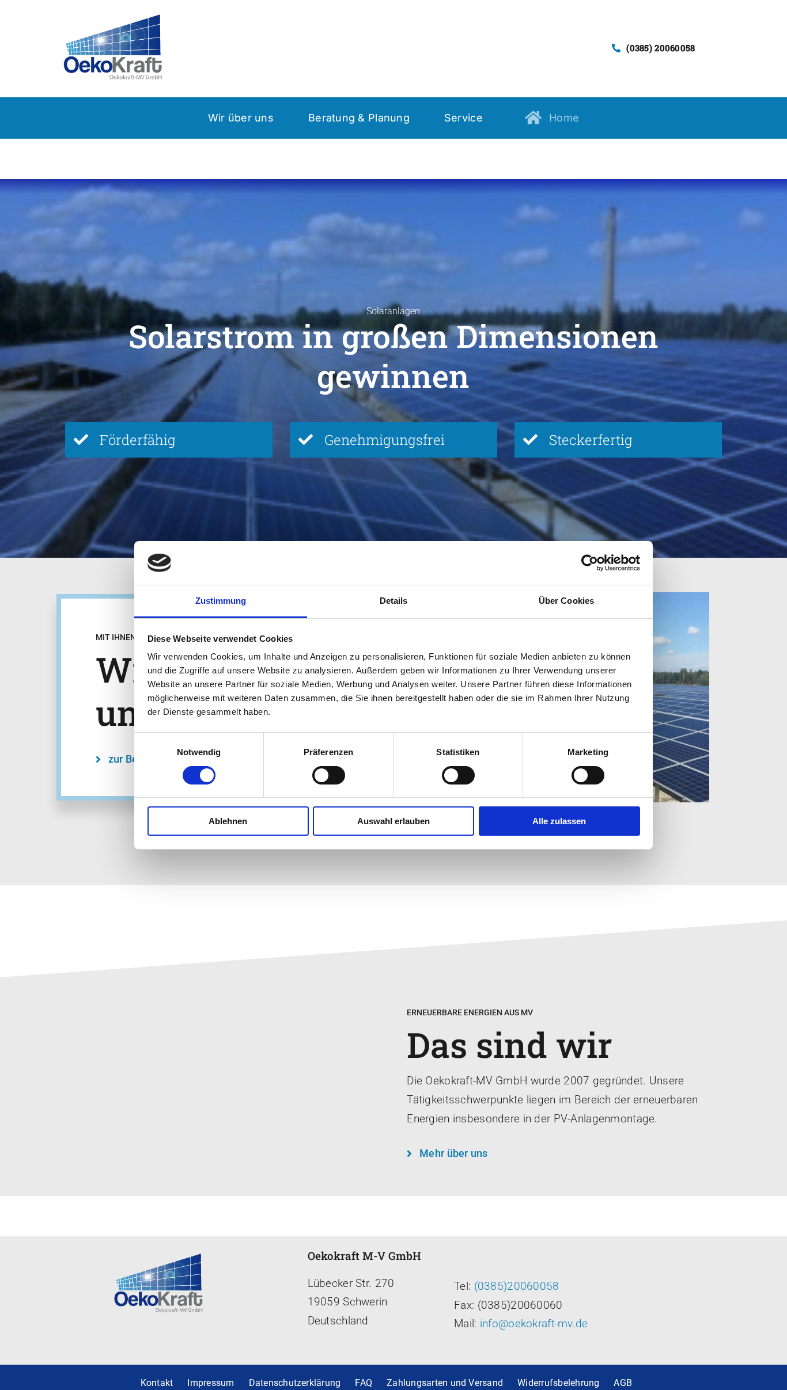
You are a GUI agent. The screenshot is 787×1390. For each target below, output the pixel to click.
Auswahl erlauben (393, 821)
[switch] (328, 775)
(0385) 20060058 (660, 48)
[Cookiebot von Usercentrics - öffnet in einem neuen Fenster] (589, 563)
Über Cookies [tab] (566, 600)
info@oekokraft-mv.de (532, 1323)
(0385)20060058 (516, 1286)
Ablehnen (228, 821)
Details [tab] (394, 600)
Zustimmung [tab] (221, 600)
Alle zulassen (559, 821)
